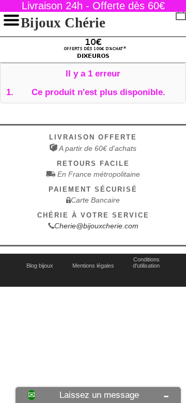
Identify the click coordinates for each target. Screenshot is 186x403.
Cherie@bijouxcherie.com (96, 226)
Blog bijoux (39, 265)
